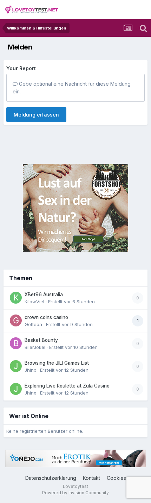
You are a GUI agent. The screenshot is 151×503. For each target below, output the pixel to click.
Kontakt (91, 478)
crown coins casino (46, 317)
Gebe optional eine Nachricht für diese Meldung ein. (72, 87)
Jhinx (30, 370)
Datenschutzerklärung (50, 478)
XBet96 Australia (44, 294)
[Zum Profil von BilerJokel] (16, 343)
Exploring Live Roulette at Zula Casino (67, 386)
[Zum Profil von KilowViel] (16, 298)
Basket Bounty (41, 340)
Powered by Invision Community (75, 492)
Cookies (116, 478)
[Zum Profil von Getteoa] (16, 320)
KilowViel (34, 301)
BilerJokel (35, 347)
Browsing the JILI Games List (57, 363)
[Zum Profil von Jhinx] (16, 366)
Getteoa (33, 324)
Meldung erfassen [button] (36, 115)
